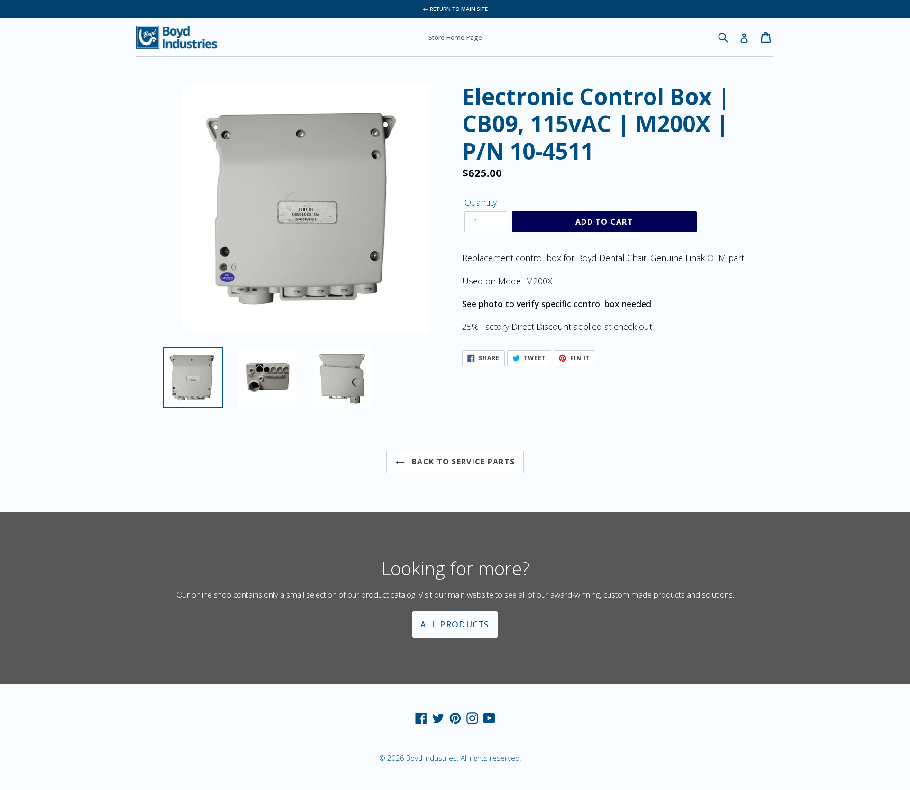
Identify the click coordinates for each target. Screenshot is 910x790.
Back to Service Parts (462, 461)
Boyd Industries (431, 758)
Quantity (480, 202)
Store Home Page (455, 37)
